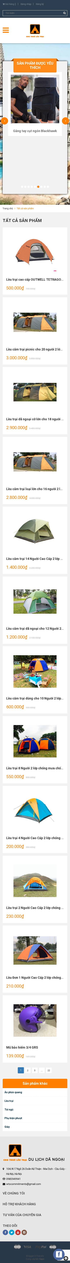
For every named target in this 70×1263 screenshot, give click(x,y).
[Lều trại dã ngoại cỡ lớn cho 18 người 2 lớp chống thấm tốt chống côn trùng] (35, 392)
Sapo (41, 1259)
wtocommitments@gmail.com (23, 1184)
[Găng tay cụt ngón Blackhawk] (35, 99)
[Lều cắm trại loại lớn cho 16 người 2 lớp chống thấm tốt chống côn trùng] (35, 462)
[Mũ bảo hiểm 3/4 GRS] (35, 1020)
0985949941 (13, 1179)
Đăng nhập (26, 4)
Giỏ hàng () (10, 4)
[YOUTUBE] (18, 1232)
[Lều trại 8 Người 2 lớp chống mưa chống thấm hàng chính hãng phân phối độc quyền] (35, 741)
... (42, 1070)
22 (49, 1070)
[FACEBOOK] (5, 1232)
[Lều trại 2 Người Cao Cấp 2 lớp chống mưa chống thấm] (35, 880)
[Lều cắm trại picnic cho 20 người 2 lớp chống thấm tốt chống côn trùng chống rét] (35, 322)
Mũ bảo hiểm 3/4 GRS (22, 1047)
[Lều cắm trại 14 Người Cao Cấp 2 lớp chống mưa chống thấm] (35, 531)
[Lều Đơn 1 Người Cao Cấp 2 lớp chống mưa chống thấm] (35, 950)
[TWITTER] (11, 1232)
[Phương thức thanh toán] (35, 1246)
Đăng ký (40, 4)
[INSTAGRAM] (24, 1232)
